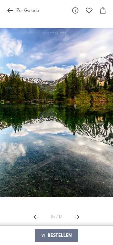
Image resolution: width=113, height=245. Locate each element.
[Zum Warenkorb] (103, 10)
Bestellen (59, 235)
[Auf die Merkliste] (89, 10)
